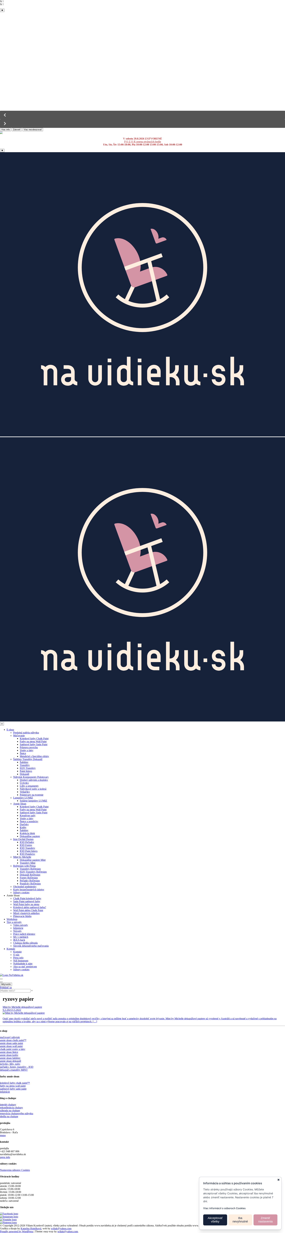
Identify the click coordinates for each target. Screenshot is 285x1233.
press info (5, 1157)
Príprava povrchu (29, 747)
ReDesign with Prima (24, 865)
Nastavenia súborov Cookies (15, 1170)
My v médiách (20, 937)
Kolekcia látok (27, 833)
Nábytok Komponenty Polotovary (31, 777)
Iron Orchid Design (23, 839)
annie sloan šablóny (10, 1058)
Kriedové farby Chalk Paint (34, 738)
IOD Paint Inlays (28, 851)
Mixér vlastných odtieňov (26, 913)
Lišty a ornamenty (29, 785)
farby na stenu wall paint (13, 1085)
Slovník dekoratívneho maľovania (31, 945)
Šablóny (24, 762)
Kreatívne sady (27, 815)
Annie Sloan (19, 803)
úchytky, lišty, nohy (10, 1064)
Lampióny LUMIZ (23, 797)
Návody (17, 931)
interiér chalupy (8, 1104)
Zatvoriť (16, 129)
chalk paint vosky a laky (12, 1049)
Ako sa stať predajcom (25, 966)
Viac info (5, 129)
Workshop (12, 919)
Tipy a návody (14, 922)
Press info (18, 957)
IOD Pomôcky (27, 854)
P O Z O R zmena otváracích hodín (142, 141)
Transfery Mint (27, 862)
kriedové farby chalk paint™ (15, 1082)
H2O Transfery (28, 768)
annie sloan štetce (9, 1052)
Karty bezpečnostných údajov (28, 889)
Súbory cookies (21, 892)
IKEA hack (19, 939)
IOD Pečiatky (27, 842)
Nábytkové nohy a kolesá (33, 788)
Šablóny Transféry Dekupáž (27, 759)
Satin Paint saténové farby (26, 901)
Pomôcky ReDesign (30, 883)
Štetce (23, 753)
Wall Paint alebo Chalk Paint (28, 910)
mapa (3, 1135)
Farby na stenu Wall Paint (33, 741)
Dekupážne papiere (30, 836)
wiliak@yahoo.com (61, 1228)
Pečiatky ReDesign (30, 880)
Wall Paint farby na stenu (26, 904)
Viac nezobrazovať (33, 129)
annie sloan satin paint (11, 1043)
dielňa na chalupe (9, 1116)
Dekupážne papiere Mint (33, 860)
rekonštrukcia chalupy (11, 1107)
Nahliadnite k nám (22, 963)
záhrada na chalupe (10, 1110)
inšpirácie (5, 1091)
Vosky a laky (26, 750)
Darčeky (24, 824)
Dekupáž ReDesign (30, 874)
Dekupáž (24, 774)
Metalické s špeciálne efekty (34, 756)
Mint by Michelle (22, 857)
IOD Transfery (27, 848)
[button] (142, 115)
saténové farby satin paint (13, 1088)
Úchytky (24, 783)
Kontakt (11, 948)
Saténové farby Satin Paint (33, 744)
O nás (16, 954)
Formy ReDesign (29, 877)
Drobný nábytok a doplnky (34, 780)
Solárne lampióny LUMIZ (33, 800)
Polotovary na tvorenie (31, 794)
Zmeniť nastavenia (265, 1219)
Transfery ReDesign (30, 868)
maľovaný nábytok (10, 1037)
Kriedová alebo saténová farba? (29, 907)
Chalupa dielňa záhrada (25, 942)
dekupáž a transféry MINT (14, 1069)
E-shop (10, 729)
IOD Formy (26, 845)
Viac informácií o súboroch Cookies (224, 1208)
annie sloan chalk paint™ (13, 1040)
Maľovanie (19, 735)
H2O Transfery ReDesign (33, 871)
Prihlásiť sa (6, 987)
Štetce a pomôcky (29, 821)
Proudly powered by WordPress (16, 1231)
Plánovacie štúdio (22, 916)
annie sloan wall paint (11, 1046)
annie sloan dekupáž (10, 1061)
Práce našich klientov (24, 934)
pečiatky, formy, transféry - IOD (16, 1067)
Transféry (25, 765)
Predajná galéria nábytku (26, 732)
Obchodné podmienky (24, 886)
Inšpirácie (18, 928)
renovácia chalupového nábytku (16, 1113)
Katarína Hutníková (31, 1228)
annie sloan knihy (9, 1055)
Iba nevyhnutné (240, 1219)
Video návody (20, 925)
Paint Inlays (26, 771)
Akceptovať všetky (215, 1219)
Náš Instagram (20, 960)
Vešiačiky (25, 791)
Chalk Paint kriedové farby (27, 898)
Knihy (23, 827)
